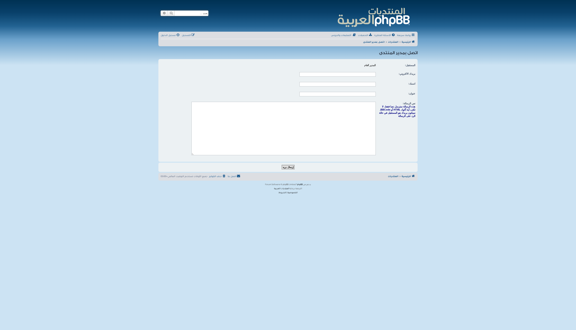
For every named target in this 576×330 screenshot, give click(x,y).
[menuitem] (385, 35)
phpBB (300, 185)
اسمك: (411, 83)
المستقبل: (410, 65)
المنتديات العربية (281, 189)
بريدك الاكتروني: (407, 73)
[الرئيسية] (373, 17)
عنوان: (411, 93)
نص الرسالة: (409, 103)
